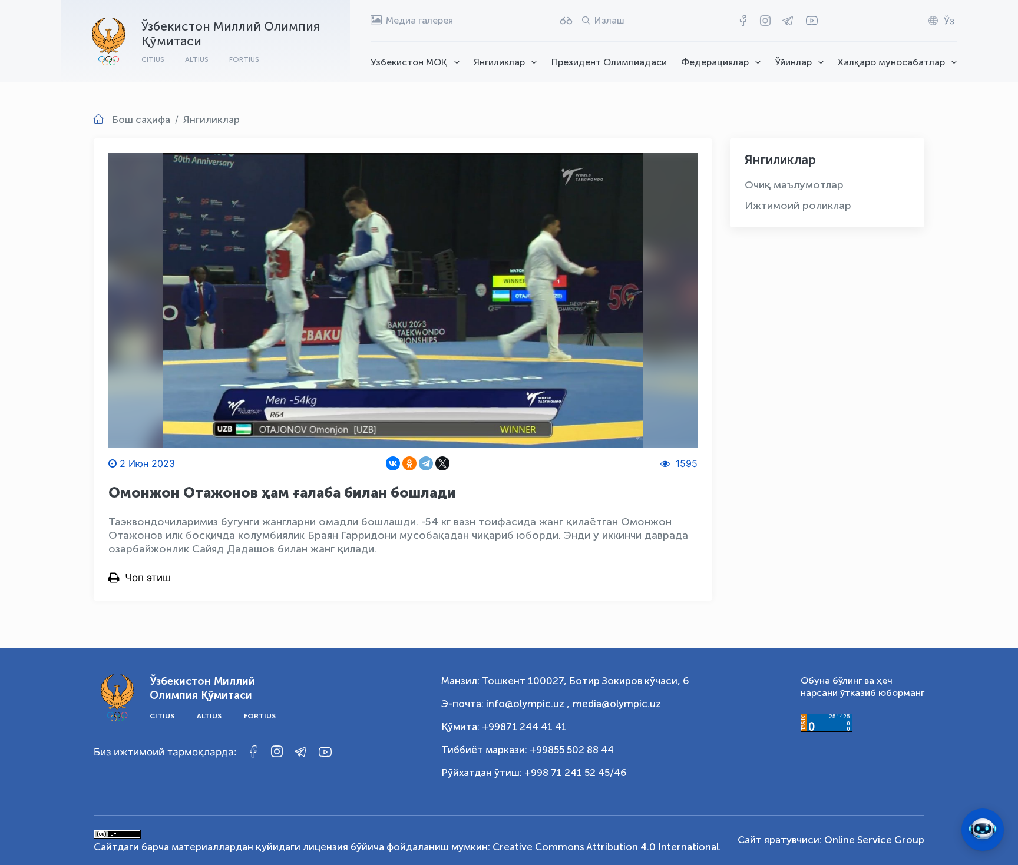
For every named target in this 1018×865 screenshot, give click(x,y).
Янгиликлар (499, 62)
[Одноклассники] (409, 463)
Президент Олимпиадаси (609, 62)
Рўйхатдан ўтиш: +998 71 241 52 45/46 (534, 772)
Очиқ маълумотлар (794, 184)
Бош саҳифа (141, 119)
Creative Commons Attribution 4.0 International (606, 847)
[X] (442, 463)
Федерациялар (715, 62)
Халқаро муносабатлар (891, 62)
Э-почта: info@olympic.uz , (505, 704)
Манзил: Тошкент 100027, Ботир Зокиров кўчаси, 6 (565, 681)
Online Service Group (874, 840)
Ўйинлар (793, 62)
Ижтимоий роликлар (798, 205)
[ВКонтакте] (393, 463)
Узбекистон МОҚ (409, 62)
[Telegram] (426, 463)
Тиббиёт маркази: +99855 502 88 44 (527, 749)
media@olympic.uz (617, 704)
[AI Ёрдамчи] (982, 829)
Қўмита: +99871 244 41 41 (504, 727)
